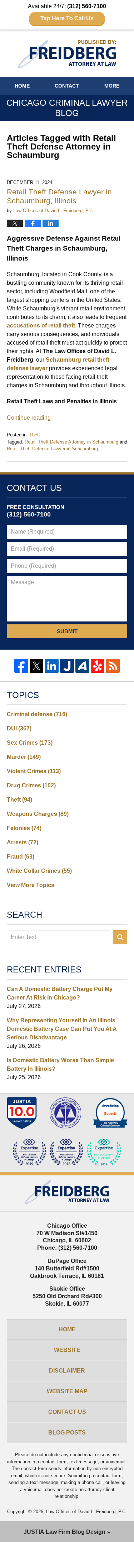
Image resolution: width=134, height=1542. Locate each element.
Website (67, 1350)
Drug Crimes (31, 785)
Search (120, 937)
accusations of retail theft (41, 325)
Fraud (20, 857)
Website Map (67, 1391)
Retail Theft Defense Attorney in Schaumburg (71, 442)
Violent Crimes (34, 771)
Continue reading (29, 418)
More (111, 86)
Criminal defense (37, 714)
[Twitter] (37, 666)
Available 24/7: (67, 12)
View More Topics (30, 885)
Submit (67, 631)
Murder (24, 757)
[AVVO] (82, 666)
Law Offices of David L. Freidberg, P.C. (86, 1511)
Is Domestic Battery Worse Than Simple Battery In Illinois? (60, 1064)
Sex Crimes (30, 743)
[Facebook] (21, 666)
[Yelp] (98, 666)
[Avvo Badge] (110, 1113)
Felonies (24, 828)
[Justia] (67, 666)
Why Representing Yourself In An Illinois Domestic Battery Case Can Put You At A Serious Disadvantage (61, 1028)
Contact (67, 86)
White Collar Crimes (39, 871)
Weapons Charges (38, 814)
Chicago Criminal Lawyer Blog (67, 54)
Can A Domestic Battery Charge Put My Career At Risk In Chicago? (60, 993)
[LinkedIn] (52, 666)
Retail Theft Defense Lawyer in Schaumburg (52, 448)
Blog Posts (67, 1433)
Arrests (22, 842)
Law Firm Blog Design (64, 1532)
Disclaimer (67, 1371)
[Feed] (113, 666)
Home (22, 86)
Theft (34, 434)
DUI (19, 728)
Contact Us (67, 1412)
